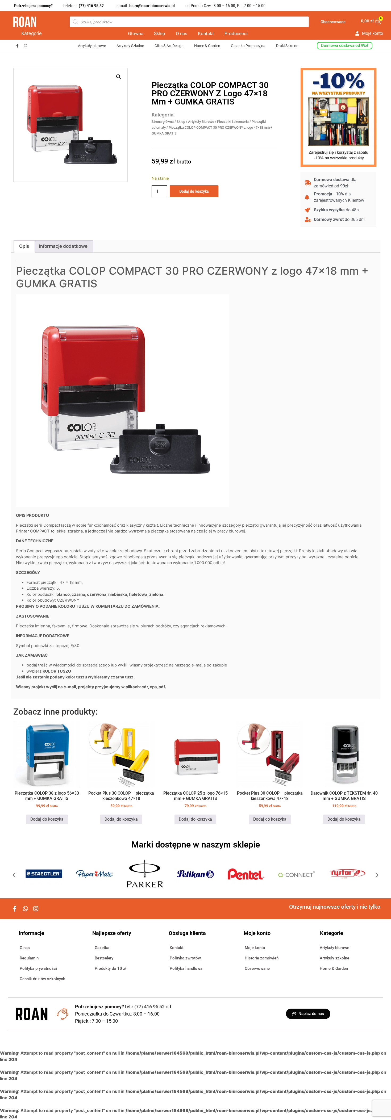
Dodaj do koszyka (194, 191)
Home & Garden (207, 46)
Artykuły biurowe (92, 46)
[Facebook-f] (17, 46)
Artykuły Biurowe (201, 122)
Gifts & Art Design (169, 46)
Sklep (159, 33)
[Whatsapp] (26, 46)
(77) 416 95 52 (150, 1006)
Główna (135, 33)
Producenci (235, 33)
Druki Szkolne (287, 46)
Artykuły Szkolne (130, 46)
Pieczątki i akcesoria (233, 122)
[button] (118, 77)
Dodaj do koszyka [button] (47, 819)
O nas (181, 33)
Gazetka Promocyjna (248, 46)
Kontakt (206, 33)
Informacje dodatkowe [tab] (63, 246)
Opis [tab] (24, 246)
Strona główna (163, 122)
